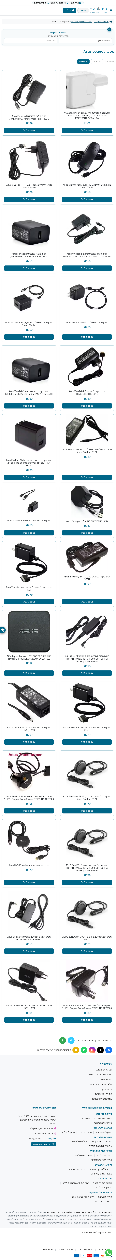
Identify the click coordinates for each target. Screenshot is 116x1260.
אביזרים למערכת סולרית (100, 1146)
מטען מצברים (85, 1132)
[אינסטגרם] (92, 1050)
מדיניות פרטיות (65, 1249)
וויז (58, 2)
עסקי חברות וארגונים (102, 1098)
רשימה (82, 61)
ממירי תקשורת (105, 1196)
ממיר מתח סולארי (84, 1155)
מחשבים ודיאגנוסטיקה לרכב (76, 1183)
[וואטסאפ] (84, 1050)
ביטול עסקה (106, 1089)
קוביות (95, 61)
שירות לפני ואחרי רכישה (100, 1074)
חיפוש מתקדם (40, 2)
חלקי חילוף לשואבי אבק (83, 1196)
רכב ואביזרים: (105, 1178)
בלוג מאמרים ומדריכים (101, 1084)
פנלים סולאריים (79, 1141)
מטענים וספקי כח (101, 21)
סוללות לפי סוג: (104, 1113)
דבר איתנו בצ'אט (104, 1069)
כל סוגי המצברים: (103, 1164)
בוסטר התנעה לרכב (102, 1183)
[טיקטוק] (100, 1050)
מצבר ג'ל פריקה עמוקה (101, 1169)
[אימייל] (75, 1050)
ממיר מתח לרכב (104, 1155)
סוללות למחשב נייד (103, 1118)
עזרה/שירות (106, 1063)
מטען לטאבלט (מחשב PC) (81, 21)
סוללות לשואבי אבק (103, 1122)
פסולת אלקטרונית (103, 1094)
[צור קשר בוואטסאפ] (108, 1252)
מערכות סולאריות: (103, 1137)
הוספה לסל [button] (87, 130)
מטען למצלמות (68, 1132)
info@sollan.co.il (37, 1138)
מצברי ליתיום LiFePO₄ (101, 1173)
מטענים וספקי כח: (103, 1127)
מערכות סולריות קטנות (101, 1141)
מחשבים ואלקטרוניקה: (100, 1192)
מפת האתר (47, 1249)
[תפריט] (111, 10)
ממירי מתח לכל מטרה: (100, 1150)
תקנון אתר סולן (86, 1249)
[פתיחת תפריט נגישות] (3, 630)
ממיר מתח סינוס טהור (101, 1159)
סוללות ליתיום (83, 1118)
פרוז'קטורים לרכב (103, 1187)
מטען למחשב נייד (103, 1132)
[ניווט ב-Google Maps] (62, 1040)
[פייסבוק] (108, 1050)
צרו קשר (52, 1138)
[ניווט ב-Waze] (71, 1040)
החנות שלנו (106, 1079)
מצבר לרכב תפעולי (77, 1169)
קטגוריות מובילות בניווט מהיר (97, 1108)
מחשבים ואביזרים (103, 1201)
